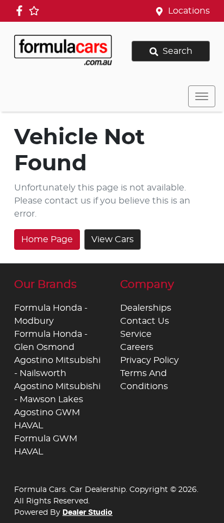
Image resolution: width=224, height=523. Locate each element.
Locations (189, 11)
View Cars (112, 239)
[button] (201, 96)
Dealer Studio (88, 512)
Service (136, 334)
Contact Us (144, 321)
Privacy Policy (149, 360)
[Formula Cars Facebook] (21, 10)
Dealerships (145, 308)
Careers (136, 347)
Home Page (47, 239)
